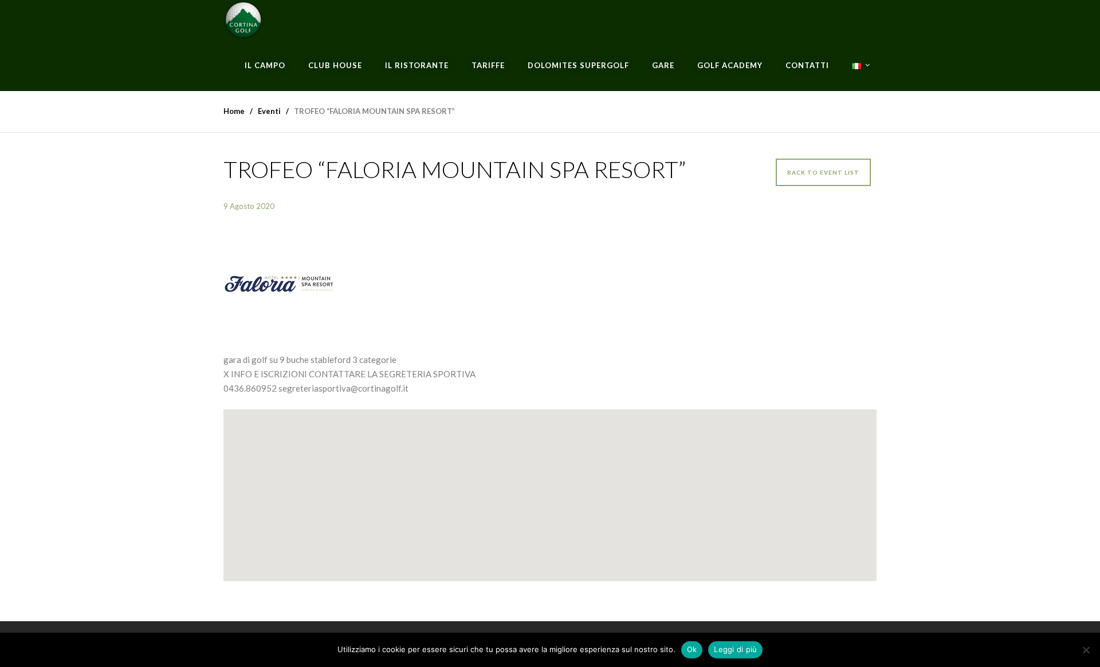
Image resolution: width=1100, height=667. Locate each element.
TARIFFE (488, 65)
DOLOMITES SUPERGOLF (578, 65)
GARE (663, 65)
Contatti (807, 65)
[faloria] (550, 284)
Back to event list (823, 172)
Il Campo (265, 65)
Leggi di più (735, 649)
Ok (692, 649)
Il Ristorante (417, 65)
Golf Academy (730, 65)
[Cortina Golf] (243, 20)
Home (234, 111)
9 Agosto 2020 (248, 206)
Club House (335, 65)
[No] (1085, 650)
